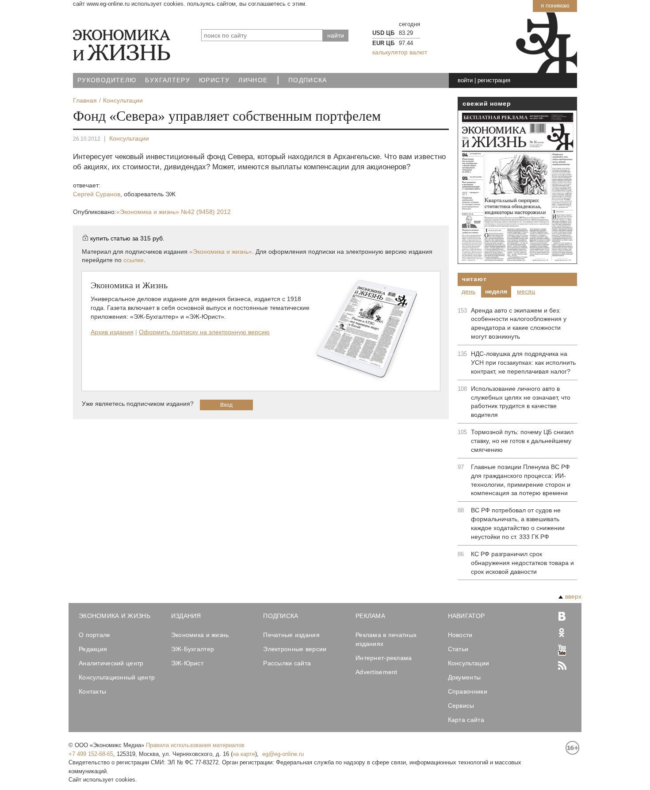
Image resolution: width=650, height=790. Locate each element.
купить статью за (127, 238)
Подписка (307, 80)
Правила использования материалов (195, 745)
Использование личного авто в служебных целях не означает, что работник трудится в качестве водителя (520, 402)
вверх (573, 596)
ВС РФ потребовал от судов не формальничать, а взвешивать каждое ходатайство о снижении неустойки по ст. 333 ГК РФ (518, 523)
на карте (244, 754)
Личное (253, 80)
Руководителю (106, 80)
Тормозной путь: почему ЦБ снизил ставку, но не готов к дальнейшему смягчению (522, 440)
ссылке (133, 259)
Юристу (214, 80)
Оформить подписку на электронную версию (204, 332)
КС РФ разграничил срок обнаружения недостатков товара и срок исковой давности (522, 562)
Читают (474, 278)
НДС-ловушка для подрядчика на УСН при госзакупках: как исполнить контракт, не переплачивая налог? (523, 362)
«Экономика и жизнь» (173, 211)
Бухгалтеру (167, 80)
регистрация (494, 80)
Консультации (129, 138)
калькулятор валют (399, 52)
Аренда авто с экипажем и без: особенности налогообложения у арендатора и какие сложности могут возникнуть (518, 323)
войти (465, 80)
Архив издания (112, 332)
